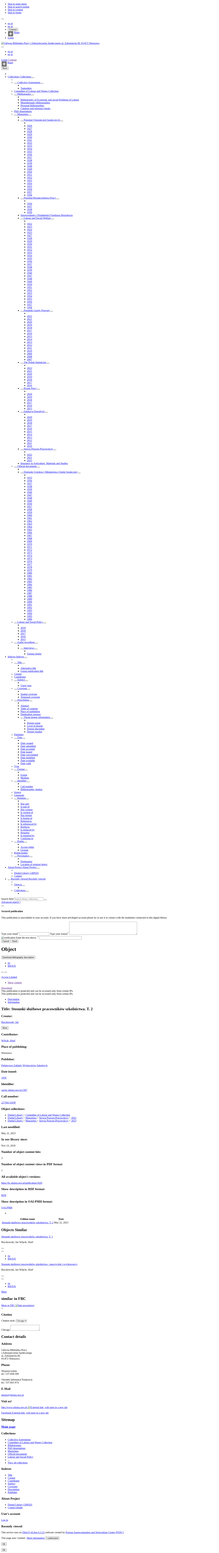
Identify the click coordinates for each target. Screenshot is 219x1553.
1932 (29, 143)
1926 (29, 125)
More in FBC (8, 1305)
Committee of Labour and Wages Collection (36, 91)
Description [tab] (13, 999)
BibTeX (12, 966)
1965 (29, 529)
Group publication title (32, 671)
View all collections (18, 1462)
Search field (7, 899)
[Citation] (5, 972)
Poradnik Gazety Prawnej (36, 310)
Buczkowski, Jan (10, 1022)
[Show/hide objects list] (33, 77)
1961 (29, 518)
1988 (29, 596)
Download (6, 988)
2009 (29, 353)
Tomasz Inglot (34, 653)
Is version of (27, 812)
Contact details (15, 1507)
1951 (29, 174)
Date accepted (28, 749)
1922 (29, 223)
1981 (29, 576)
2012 (29, 345)
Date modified (28, 757)
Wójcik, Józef (8, 1040)
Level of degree (35, 726)
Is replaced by (28, 829)
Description (23, 700)
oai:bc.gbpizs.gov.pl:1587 (14, 1090)
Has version (27, 809)
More (4, 1291)
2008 (29, 356)
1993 (29, 610)
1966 (29, 532)
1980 (29, 573)
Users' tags (26, 685)
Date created (27, 743)
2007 (29, 359)
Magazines (23, 114)
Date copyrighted (29, 754)
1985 (29, 587)
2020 (29, 322)
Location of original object (34, 864)
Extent (24, 775)
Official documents (27, 466)
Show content (15, 982)
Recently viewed (20, 878)
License (24, 850)
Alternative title (28, 668)
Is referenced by (29, 824)
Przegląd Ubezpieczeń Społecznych (42, 120)
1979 (29, 570)
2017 (29, 330)
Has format (26, 815)
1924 (29, 229)
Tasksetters (26, 88)
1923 (29, 226)
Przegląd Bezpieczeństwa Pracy (40, 198)
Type (16, 766)
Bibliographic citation (31, 789)
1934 (29, 148)
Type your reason (59, 933)
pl (12, 23)
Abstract (25, 705)
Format (21, 769)
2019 (29, 324)
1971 (29, 547)
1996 (29, 619)
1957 (29, 192)
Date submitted (28, 746)
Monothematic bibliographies (35, 102)
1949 (29, 169)
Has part (25, 803)
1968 (29, 538)
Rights (21, 841)
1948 (29, 166)
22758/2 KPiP (8, 1102)
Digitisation (26, 861)
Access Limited (9, 977)
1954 (29, 183)
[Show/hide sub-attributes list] (15, 663)
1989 (29, 599)
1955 (29, 186)
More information (36, 1538)
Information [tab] (14, 1002)
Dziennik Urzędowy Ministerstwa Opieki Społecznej (50, 472)
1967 (29, 535)
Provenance (23, 855)
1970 (29, 544)
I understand (52, 1538)
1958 (29, 195)
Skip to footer (14, 12)
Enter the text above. (27, 937)
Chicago (5, 1329)
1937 (29, 157)
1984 (29, 584)
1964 (29, 526)
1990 (29, 601)
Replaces (25, 827)
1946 (29, 273)
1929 (29, 134)
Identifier (22, 780)
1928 (29, 131)
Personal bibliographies (32, 105)
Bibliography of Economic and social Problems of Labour (50, 99)
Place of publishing (30, 711)
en (9, 23)
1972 (29, 550)
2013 (29, 342)
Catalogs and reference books (35, 108)
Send (14, 941)
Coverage (22, 688)
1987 (29, 593)
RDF (3, 1195)
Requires (25, 832)
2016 (29, 333)
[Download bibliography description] (2, 1251)
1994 (29, 613)
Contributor (20, 677)
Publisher (19, 734)
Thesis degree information (37, 717)
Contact (18, 876)
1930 (29, 137)
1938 (29, 160)
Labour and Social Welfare (37, 218)
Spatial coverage (29, 694)
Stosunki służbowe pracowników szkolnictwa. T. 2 (27, 1222)
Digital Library (15, 1115)
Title (19, 662)
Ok (4, 1544)
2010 (29, 350)
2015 (29, 336)
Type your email (10, 933)
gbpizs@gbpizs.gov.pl (12, 1395)
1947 (29, 275)
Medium (25, 777)
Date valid (26, 763)
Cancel (6, 941)
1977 (29, 564)
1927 (29, 128)
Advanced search (10, 902)
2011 (29, 348)
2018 (29, 327)
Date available (28, 760)
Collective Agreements (29, 82)
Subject (21, 679)
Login (11, 37)
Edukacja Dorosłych (34, 411)
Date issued (26, 752)
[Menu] (2, 18)
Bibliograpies (24, 94)
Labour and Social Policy (30, 622)
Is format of (26, 818)
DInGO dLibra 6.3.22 (33, 1532)
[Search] (45, 899)
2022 (29, 316)
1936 (29, 154)
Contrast (13, 29)
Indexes (12, 656)
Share (17, 32)
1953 (29, 180)
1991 (29, 604)
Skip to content (15, 9)
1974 (29, 555)
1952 (29, 177)
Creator (18, 674)
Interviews (29, 648)
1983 (29, 581)
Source (17, 792)
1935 (29, 151)
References (26, 821)
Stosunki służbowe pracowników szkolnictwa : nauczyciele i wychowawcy (39, 1264)
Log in (4, 1520)
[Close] (2, 905)
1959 (29, 512)
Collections (14, 76)
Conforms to (27, 838)
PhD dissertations (23, 111)
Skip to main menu (17, 4)
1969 (29, 541)
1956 (29, 189)
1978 (29, 567)
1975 (29, 558)
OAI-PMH (6, 1207)
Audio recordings (26, 642)
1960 (29, 515)
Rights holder (21, 853)
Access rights (27, 847)
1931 (29, 140)
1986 (29, 590)
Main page (8, 1426)
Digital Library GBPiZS (26, 873)
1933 (29, 146)
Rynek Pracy (30, 388)
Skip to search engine (18, 6)
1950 (29, 172)
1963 (29, 524)
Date (20, 737)
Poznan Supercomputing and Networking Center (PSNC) (95, 1532)
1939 (29, 163)
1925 (29, 232)
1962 (29, 521)
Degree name (33, 723)
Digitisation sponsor (31, 714)
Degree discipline (36, 728)
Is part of (25, 806)
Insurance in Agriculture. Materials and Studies (44, 463)
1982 (29, 578)
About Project (15, 867)
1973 (29, 552)
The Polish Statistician (35, 362)
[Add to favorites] (2, 972)
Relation (21, 798)
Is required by (27, 835)
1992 (29, 607)
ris (9, 963)
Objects (18, 884)
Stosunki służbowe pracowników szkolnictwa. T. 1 (27, 1236)
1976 (29, 561)
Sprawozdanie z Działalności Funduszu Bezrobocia (47, 215)
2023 (29, 460)
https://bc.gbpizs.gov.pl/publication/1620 (21, 1183)
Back (5, 68)
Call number (27, 786)
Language (19, 795)
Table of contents (29, 708)
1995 (29, 616)
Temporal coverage (30, 697)
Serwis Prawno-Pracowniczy (38, 449)
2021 (29, 319)
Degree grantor (34, 731)
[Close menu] (2, 46)
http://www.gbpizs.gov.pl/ (14, 1407)
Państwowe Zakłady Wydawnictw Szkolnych (24, 1065)
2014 (29, 339)
